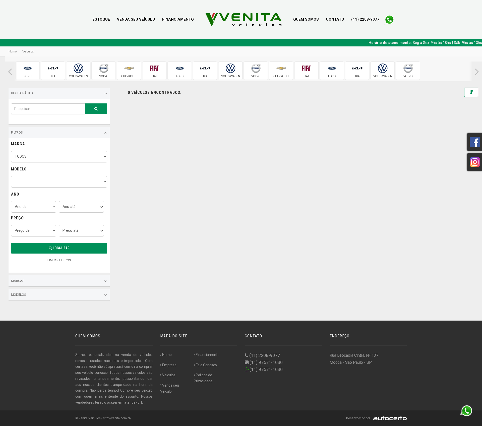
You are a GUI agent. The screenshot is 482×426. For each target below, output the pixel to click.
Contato (335, 19)
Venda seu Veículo (136, 19)
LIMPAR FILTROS (59, 260)
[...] (143, 402)
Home (13, 51)
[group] (28, 71)
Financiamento (178, 19)
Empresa (169, 365)
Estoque (101, 19)
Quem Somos (306, 19)
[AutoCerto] (389, 418)
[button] (9, 72)
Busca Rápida (22, 93)
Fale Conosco (206, 365)
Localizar (61, 248)
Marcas (17, 281)
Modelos (18, 294)
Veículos (168, 375)
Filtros (17, 132)
